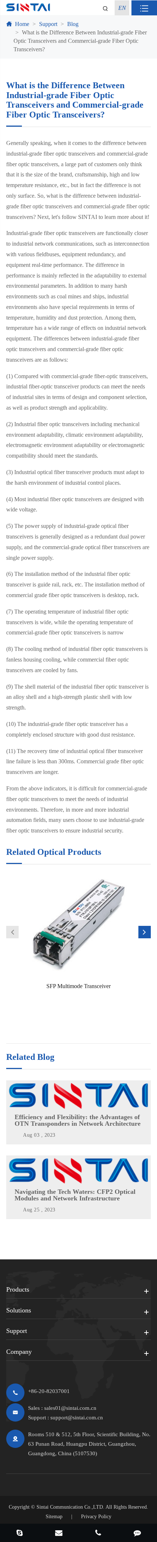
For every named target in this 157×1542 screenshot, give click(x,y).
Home (22, 24)
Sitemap (54, 1516)
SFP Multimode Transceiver (78, 986)
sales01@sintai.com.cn (70, 1408)
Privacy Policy (96, 1516)
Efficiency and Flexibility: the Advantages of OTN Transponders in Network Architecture (78, 1120)
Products (17, 1289)
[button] (12, 932)
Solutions (18, 1310)
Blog (72, 24)
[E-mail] (59, 1534)
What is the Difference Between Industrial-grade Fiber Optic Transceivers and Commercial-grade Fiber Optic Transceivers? (80, 40)
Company (19, 1351)
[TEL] (98, 1534)
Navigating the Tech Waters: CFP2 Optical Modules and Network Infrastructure (75, 1195)
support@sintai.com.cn (76, 1417)
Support (48, 24)
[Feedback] (137, 1534)
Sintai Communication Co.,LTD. (70, 1507)
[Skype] (19, 1534)
